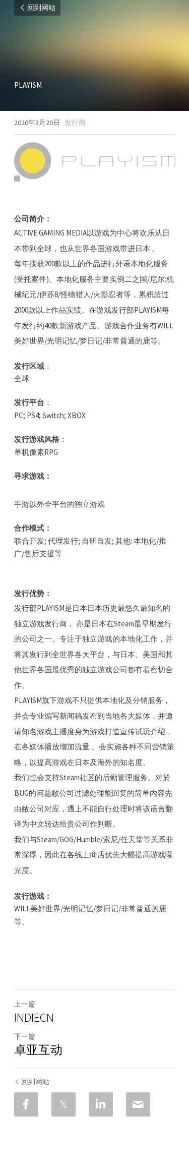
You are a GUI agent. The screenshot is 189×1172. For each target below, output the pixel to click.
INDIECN (34, 1017)
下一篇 (24, 1036)
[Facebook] (26, 1104)
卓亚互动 (38, 1050)
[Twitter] (63, 1104)
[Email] (138, 1104)
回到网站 (41, 8)
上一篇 (24, 1004)
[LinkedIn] (101, 1104)
